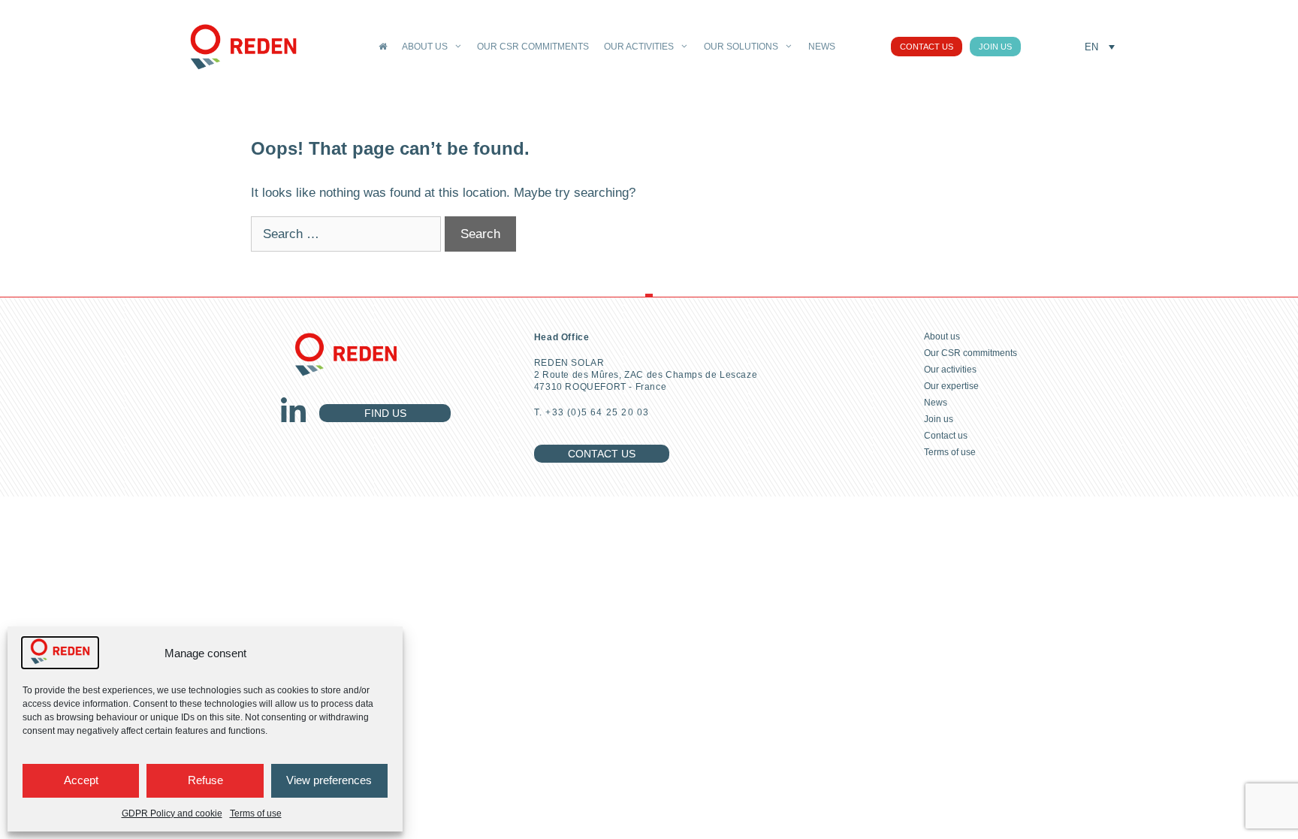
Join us (938, 419)
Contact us (945, 435)
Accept (81, 780)
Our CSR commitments (970, 353)
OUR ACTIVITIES (639, 46)
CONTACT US (926, 46)
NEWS (821, 46)
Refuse (205, 780)
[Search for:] (348, 234)
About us (942, 336)
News (935, 402)
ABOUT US (425, 46)
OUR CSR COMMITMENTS (533, 46)
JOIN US (995, 46)
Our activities (950, 369)
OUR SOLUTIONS (741, 46)
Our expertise (951, 386)
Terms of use (256, 813)
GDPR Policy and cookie (172, 813)
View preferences (329, 780)
